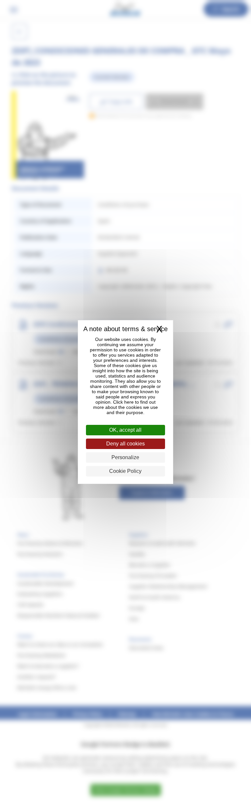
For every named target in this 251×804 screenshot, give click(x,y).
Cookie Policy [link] (125, 471)
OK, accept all (125, 430)
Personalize (125, 457)
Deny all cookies (125, 443)
